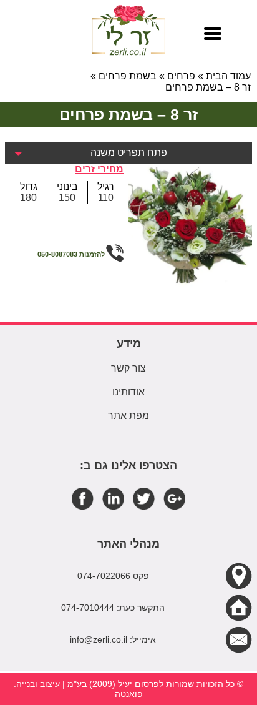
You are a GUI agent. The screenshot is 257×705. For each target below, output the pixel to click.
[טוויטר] (144, 498)
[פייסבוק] (83, 498)
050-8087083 (57, 254)
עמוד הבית (228, 76)
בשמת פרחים (128, 76)
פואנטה (129, 694)
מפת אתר (128, 415)
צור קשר (128, 368)
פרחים (181, 76)
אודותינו (128, 392)
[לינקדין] (113, 498)
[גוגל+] (174, 498)
